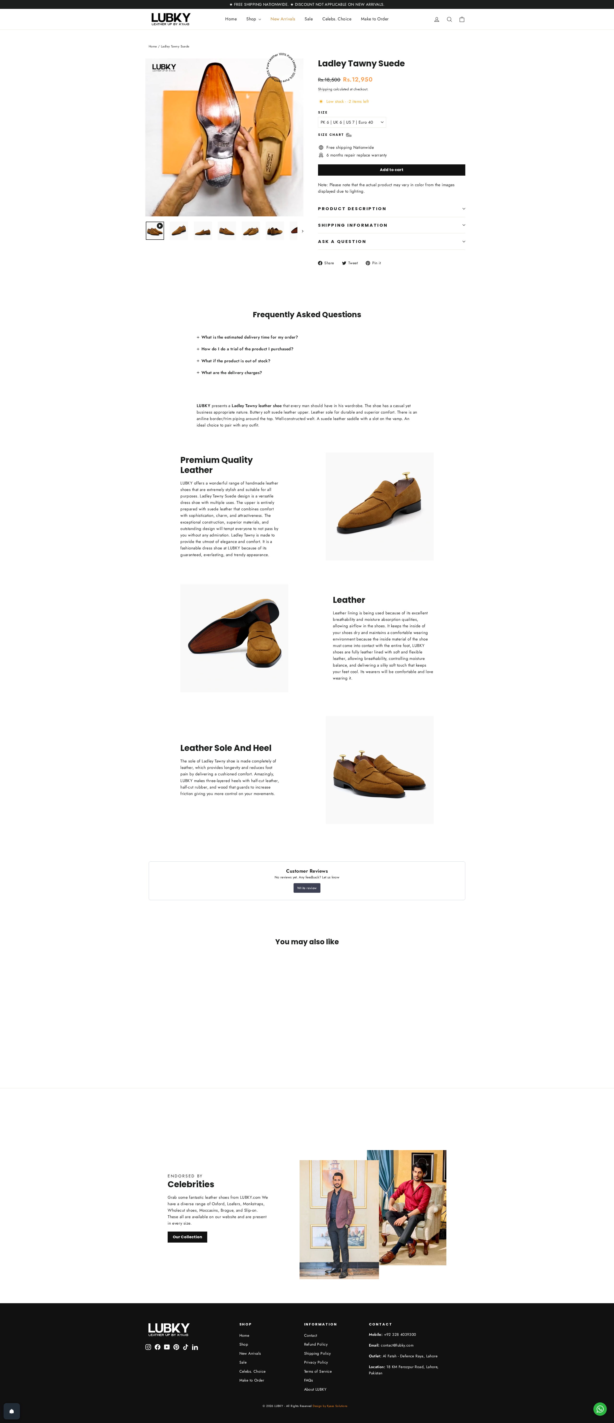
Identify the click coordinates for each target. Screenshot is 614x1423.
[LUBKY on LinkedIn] (195, 1346)
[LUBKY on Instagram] (148, 1346)
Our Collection (187, 1237)
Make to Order (375, 19)
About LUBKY (315, 1389)
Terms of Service (318, 1371)
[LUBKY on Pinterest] (176, 1346)
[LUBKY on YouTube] (167, 1346)
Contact (310, 1335)
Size (323, 113)
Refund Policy (316, 1344)
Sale (309, 19)
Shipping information (353, 225)
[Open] (12, 1411)
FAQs (308, 1380)
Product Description (352, 209)
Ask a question (342, 241)
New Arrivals (283, 19)
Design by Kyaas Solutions (330, 1406)
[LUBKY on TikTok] (186, 1346)
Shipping (325, 89)
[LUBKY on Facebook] (157, 1346)
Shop (251, 19)
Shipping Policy (317, 1353)
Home (231, 19)
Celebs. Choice (336, 19)
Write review (307, 888)
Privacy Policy (316, 1362)
